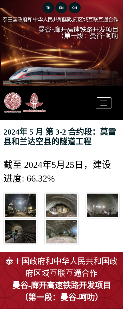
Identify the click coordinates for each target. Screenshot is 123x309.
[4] (61, 232)
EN (61, 7)
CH (74, 7)
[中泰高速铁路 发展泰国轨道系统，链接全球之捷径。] (25, 103)
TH (48, 7)
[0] (20, 205)
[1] (61, 205)
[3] (20, 232)
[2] (103, 205)
